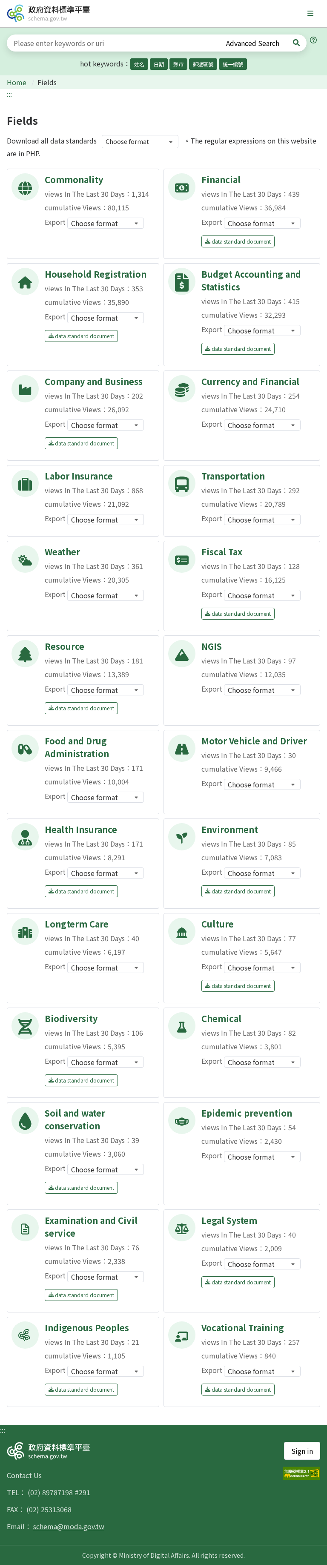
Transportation (233, 476)
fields (47, 82)
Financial (221, 179)
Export (55, 222)
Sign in (302, 1451)
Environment (229, 829)
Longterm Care (77, 924)
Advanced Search (252, 43)
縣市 (178, 64)
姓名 (139, 64)
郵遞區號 (203, 64)
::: (9, 94)
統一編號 (233, 64)
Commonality (74, 179)
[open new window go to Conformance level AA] (301, 1473)
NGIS (211, 646)
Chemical (221, 1018)
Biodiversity (71, 1018)
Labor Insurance (79, 476)
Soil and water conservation (75, 1119)
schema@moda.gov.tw (68, 1526)
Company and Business (94, 381)
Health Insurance (81, 829)
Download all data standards (52, 140)
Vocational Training (242, 1327)
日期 (159, 64)
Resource (64, 646)
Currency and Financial (250, 381)
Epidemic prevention (246, 1113)
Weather (62, 552)
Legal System (229, 1220)
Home (17, 82)
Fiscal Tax (221, 552)
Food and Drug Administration (77, 747)
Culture (217, 924)
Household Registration (95, 274)
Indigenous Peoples (87, 1327)
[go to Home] (48, 13)
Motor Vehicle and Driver (254, 741)
